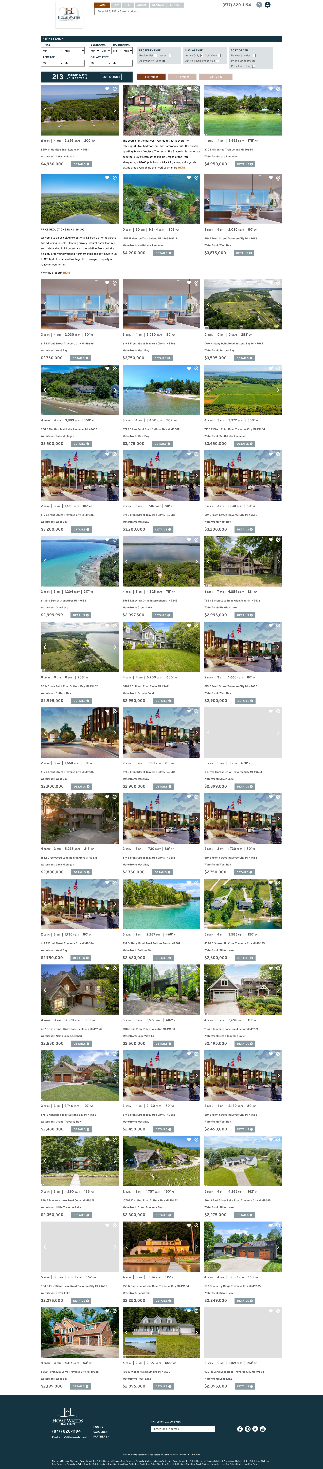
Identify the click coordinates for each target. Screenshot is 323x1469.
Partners (101, 1437)
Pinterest (248, 1429)
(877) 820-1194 (236, 5)
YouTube (263, 1429)
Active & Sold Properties (200, 61)
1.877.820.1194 (193, 1455)
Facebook (240, 1429)
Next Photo (115, 110)
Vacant (163, 55)
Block (114, 88)
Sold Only (211, 55)
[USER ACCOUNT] (267, 4)
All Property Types (150, 61)
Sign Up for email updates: (166, 1422)
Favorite (107, 88)
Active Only (192, 55)
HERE (181, 168)
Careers (100, 1432)
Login (98, 1427)
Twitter (255, 1429)
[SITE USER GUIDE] (259, 4)
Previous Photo (44, 110)
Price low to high (241, 66)
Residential (146, 55)
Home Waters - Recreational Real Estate (69, 15)
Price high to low (241, 61)
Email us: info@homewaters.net (69, 1437)
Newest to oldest (241, 55)
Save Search (111, 77)
